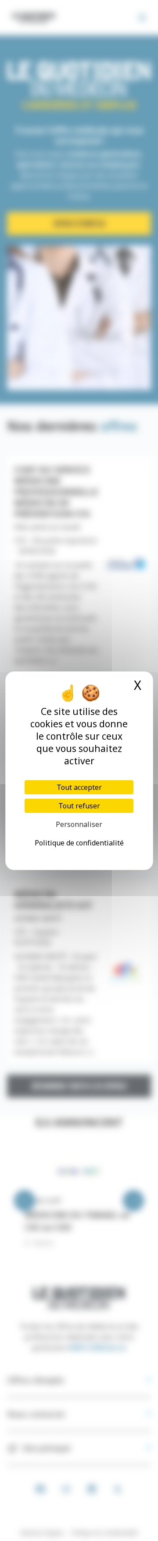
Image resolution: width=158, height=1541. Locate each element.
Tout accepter (79, 787)
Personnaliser (79, 824)
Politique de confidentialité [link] (79, 843)
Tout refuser (79, 806)
